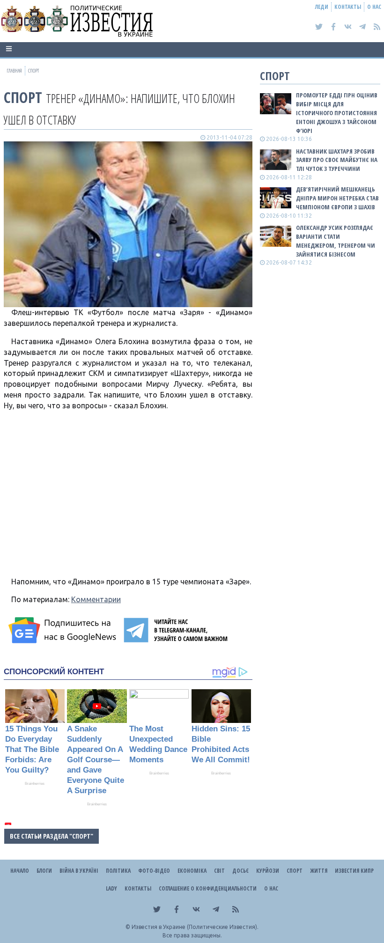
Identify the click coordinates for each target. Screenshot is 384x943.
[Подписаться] (63, 630)
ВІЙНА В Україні (78, 871)
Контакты (347, 7)
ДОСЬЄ (240, 871)
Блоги (44, 871)
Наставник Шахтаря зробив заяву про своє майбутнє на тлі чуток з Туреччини (336, 160)
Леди (321, 7)
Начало (19, 871)
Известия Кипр (354, 871)
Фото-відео (154, 871)
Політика (118, 871)
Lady (111, 888)
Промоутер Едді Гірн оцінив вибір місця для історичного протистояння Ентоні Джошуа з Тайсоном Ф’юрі (336, 112)
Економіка (192, 871)
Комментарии (96, 599)
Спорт (23, 97)
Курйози (267, 871)
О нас (374, 7)
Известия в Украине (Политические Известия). (195, 927)
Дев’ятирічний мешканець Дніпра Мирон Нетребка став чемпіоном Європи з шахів (337, 198)
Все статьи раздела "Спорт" (51, 836)
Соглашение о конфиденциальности (208, 888)
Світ (219, 871)
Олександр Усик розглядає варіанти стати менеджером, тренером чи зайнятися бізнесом (335, 240)
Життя (318, 871)
